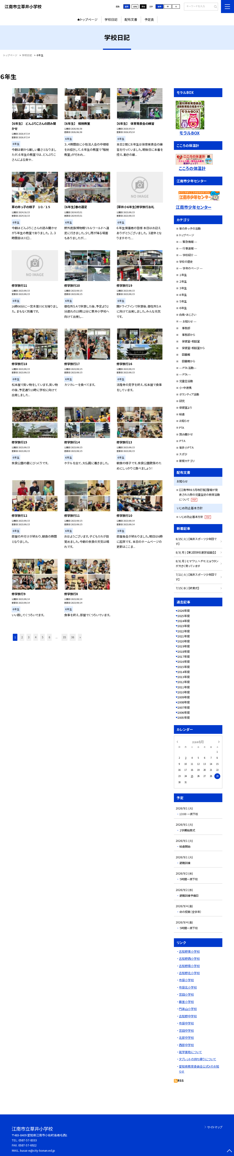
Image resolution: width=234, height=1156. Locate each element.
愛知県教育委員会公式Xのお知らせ (199, 1069)
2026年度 (184, 610)
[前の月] (177, 741)
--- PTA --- (185, 374)
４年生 (183, 295)
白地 (135, 6)
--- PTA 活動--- (187, 368)
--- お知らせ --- (187, 321)
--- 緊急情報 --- (188, 242)
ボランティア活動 (189, 394)
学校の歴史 (186, 262)
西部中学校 (186, 1045)
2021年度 (184, 636)
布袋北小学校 (188, 987)
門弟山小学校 (188, 1009)
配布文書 (131, 19)
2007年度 (184, 707)
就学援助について (190, 1052)
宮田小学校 (186, 994)
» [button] (80, 637)
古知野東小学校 (189, 951)
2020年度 (184, 641)
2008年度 (184, 702)
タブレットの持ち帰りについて (197, 1059)
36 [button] (72, 637)
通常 (126, 6)
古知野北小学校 (189, 973)
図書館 (184, 355)
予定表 (149, 19)
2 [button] (22, 637)
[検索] (214, 7)
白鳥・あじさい (187, 315)
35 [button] (64, 637)
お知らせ (184, 421)
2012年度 (184, 682)
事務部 (184, 328)
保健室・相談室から (192, 348)
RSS (181, 1080)
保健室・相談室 (189, 341)
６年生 (183, 308)
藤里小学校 (186, 1002)
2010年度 (184, 692)
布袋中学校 (186, 1023)
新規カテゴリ (186, 461)
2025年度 (184, 616)
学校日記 (111, 19)
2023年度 (184, 626)
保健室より (185, 408)
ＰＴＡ (182, 441)
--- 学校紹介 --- (188, 255)
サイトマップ (214, 1127)
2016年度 (184, 661)
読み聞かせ (186, 434)
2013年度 (184, 677)
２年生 (183, 281)
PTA (181, 428)
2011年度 (184, 687)
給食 (182, 414)
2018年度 (184, 651)
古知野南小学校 (189, 966)
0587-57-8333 (28, 1140)
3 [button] (28, 637)
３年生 (183, 288)
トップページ (89, 19)
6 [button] (49, 637)
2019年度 (184, 646)
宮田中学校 (186, 1030)
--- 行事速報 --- (188, 248)
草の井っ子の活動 (190, 228)
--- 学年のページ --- (190, 268)
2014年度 (184, 672)
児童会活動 (186, 381)
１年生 (183, 275)
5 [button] (42, 637)
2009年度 (184, 697)
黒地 (143, 6)
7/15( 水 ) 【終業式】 (187, 588)
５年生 (183, 301)
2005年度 (184, 717)
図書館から (187, 361)
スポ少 (183, 454)
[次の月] (219, 741)
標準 (159, 6)
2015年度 (184, 667)
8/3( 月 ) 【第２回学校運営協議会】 (196, 552)
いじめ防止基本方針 (194, 517)
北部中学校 (186, 1037)
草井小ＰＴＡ (186, 447)
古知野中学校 (188, 1016)
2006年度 (184, 712)
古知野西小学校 (189, 958)
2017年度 (184, 656)
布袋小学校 (186, 980)
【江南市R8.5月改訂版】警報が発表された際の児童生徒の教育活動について (199, 494)
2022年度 (184, 631)
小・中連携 (185, 388)
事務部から (187, 335)
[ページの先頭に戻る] (229, 1151)
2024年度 (184, 621)
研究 (182, 401)
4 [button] (35, 637)
